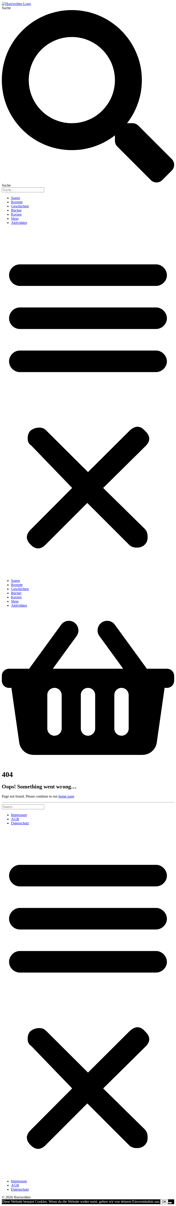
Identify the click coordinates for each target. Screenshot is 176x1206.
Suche (6, 8)
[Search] (23, 807)
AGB (15, 819)
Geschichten (20, 206)
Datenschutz (20, 823)
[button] (88, 402)
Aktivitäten (19, 223)
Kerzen (16, 214)
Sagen (15, 198)
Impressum (19, 815)
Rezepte (17, 202)
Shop (15, 218)
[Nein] (170, 1202)
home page (66, 796)
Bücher (16, 210)
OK (164, 1201)
